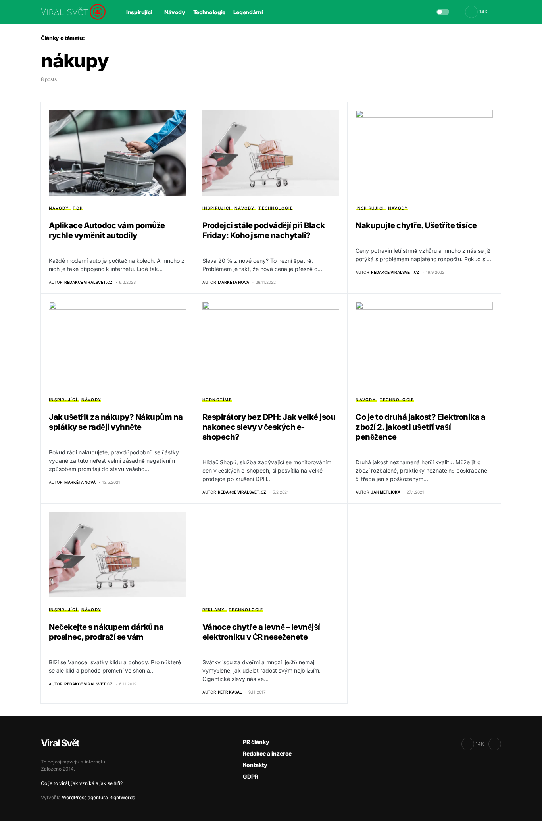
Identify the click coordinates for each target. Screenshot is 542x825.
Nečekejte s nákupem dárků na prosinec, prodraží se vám (106, 632)
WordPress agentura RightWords (98, 797)
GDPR (250, 776)
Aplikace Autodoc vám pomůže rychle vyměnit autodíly (107, 230)
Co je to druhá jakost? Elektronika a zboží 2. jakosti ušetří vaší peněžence (420, 427)
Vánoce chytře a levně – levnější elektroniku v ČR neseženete (261, 632)
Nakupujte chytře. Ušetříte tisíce (416, 225)
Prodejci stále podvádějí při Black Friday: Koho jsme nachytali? (263, 230)
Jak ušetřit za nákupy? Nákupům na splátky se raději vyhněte (116, 422)
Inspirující (216, 208)
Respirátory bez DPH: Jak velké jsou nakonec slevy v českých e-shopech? (269, 427)
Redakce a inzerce (267, 753)
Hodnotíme (217, 399)
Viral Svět (60, 743)
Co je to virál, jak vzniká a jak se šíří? (82, 783)
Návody (59, 208)
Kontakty (255, 765)
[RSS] (494, 744)
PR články (256, 741)
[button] (443, 12)
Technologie (275, 208)
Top (78, 208)
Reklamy (213, 609)
